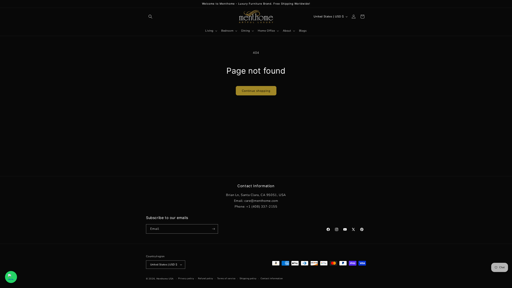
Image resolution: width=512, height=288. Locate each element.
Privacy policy (186, 278)
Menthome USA (165, 278)
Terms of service (226, 278)
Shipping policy (248, 278)
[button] (150, 16)
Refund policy (205, 278)
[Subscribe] (213, 229)
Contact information (272, 278)
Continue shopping (256, 91)
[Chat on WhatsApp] (11, 277)
